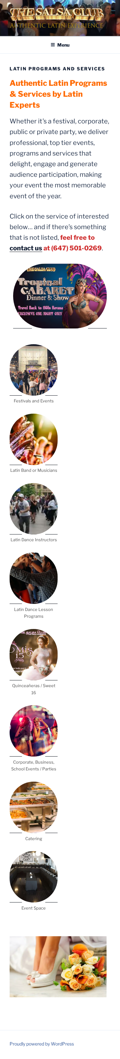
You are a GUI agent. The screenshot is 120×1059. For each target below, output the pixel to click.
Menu (63, 45)
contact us (26, 248)
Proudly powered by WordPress (42, 1043)
